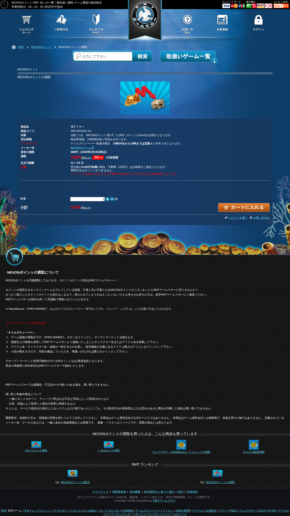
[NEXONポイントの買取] (145, 113)
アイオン (168, 510)
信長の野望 (183, 510)
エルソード (180, 514)
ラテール (197, 510)
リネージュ (139, 514)
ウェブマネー (247, 510)
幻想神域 (127, 510)
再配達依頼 (119, 491)
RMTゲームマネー (164, 500)
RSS (180, 491)
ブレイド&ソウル (109, 510)
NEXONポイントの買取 (220, 482)
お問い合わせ (261, 217)
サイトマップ (100, 491)
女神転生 (211, 510)
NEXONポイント (41, 47)
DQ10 (262, 510)
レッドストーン (41, 510)
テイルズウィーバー (147, 510)
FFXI (26, 510)
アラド (223, 510)
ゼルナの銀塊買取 (254, 452)
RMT (21, 47)
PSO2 (233, 510)
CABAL (91, 510)
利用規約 (192, 491)
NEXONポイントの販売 (75, 482)
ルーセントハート (160, 514)
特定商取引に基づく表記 (159, 491)
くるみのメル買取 (109, 450)
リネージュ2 (77, 510)
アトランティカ (120, 514)
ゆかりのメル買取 (36, 450)
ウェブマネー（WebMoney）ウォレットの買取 (181, 452)
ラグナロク (60, 510)
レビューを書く (238, 217)
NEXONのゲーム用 (82, 147)
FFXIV (272, 510)
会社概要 (134, 491)
